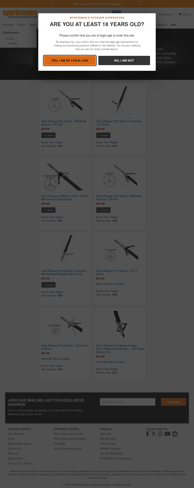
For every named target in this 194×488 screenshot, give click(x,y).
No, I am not (124, 60)
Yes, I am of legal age (69, 60)
